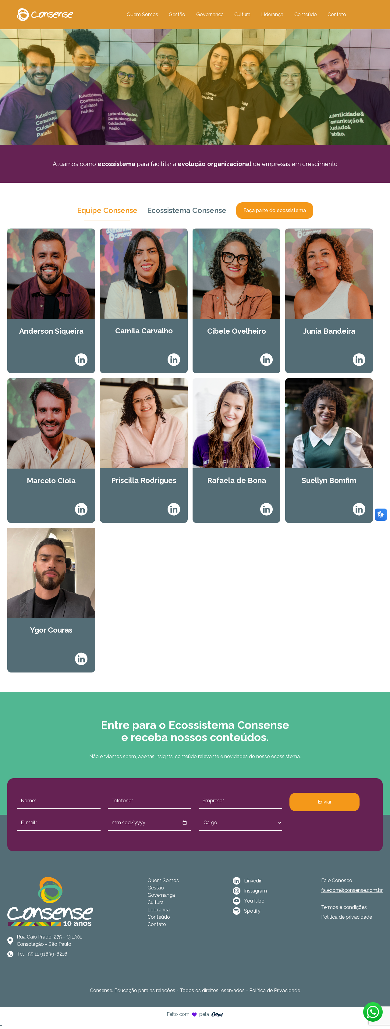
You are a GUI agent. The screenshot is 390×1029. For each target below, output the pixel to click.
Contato (337, 14)
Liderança (272, 14)
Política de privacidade (346, 917)
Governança (210, 14)
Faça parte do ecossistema (274, 210)
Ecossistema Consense (186, 210)
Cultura (242, 14)
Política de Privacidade (274, 990)
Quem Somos (142, 14)
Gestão (177, 14)
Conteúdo (305, 14)
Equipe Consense (107, 210)
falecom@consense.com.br (352, 890)
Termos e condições (344, 907)
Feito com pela (188, 1014)
